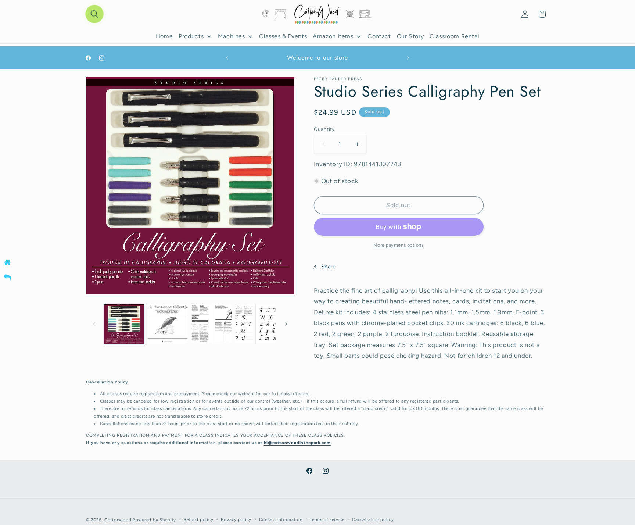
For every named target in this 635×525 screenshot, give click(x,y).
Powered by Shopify (154, 519)
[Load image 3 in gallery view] (212, 324)
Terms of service (327, 519)
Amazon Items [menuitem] (333, 36)
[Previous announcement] (227, 58)
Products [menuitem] (191, 36)
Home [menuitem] (164, 36)
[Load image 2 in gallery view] (168, 324)
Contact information (280, 519)
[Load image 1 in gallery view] (124, 324)
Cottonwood (117, 519)
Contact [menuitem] (379, 36)
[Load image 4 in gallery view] (256, 324)
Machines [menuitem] (231, 36)
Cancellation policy (373, 519)
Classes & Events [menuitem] (283, 36)
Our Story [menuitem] (410, 36)
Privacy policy (236, 519)
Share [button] (328, 266)
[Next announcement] (408, 58)
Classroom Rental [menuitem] (454, 36)
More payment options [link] (398, 245)
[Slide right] (286, 324)
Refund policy (199, 519)
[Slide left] (94, 324)
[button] (94, 14)
